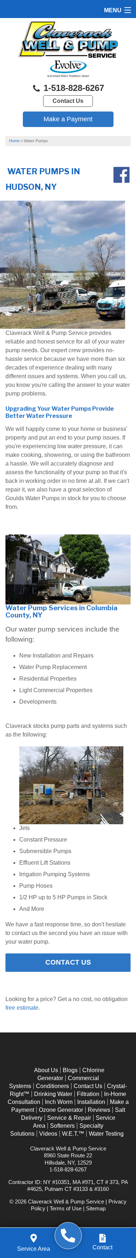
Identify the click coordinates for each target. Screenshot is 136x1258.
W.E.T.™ (73, 1134)
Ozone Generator (61, 1110)
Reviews (99, 1110)
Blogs (70, 1070)
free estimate (21, 1008)
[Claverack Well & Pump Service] (68, 1235)
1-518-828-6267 (72, 88)
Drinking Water (53, 1094)
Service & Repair (69, 1118)
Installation (91, 1102)
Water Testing (106, 1134)
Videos (48, 1134)
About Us (46, 1070)
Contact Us (68, 101)
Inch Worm (59, 1102)
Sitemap (96, 1208)
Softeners (62, 1126)
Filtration (88, 1094)
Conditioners (52, 1086)
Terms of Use (66, 1208)
